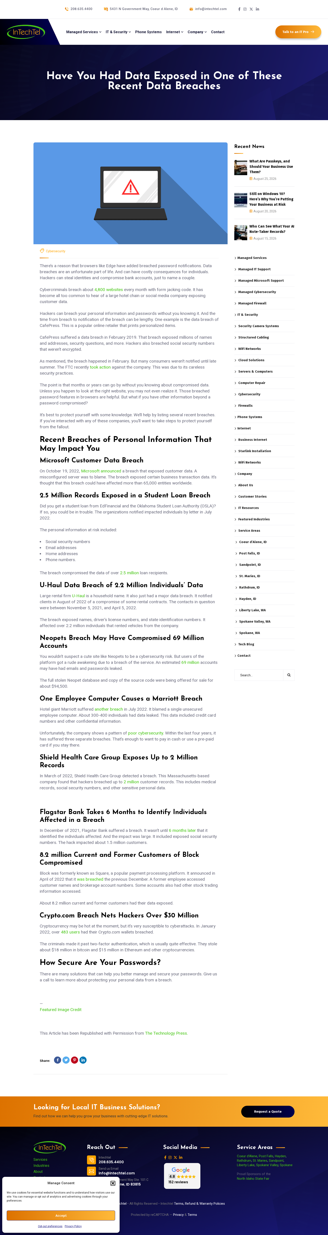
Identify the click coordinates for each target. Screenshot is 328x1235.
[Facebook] (57, 1060)
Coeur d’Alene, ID (253, 542)
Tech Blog (246, 644)
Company (244, 474)
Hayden (280, 1156)
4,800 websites (108, 289)
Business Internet (252, 440)
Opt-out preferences (50, 1226)
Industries (41, 1165)
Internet (244, 428)
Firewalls (245, 406)
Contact (244, 656)
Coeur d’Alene (247, 1156)
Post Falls (266, 1156)
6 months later (182, 830)
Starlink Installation (254, 451)
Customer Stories (252, 496)
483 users (70, 932)
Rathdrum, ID (249, 587)
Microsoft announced (101, 471)
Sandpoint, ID (250, 565)
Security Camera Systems (258, 326)
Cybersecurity (55, 251)
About (38, 1171)
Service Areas (249, 531)
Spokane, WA (249, 633)
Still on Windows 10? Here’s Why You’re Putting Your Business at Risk (271, 199)
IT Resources (248, 508)
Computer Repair (251, 383)
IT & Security (247, 315)
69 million (190, 662)
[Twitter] (66, 1060)
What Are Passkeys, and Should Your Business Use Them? (271, 166)
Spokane (286, 1165)
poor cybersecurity (145, 733)
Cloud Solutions (251, 360)
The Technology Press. (166, 1033)
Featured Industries (254, 519)
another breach (109, 709)
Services (40, 1159)
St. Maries (260, 1161)
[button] (113, 1183)
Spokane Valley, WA (254, 622)
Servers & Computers (255, 371)
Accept (61, 1216)
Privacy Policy (73, 1226)
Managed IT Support (254, 269)
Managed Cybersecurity (257, 292)
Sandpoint (276, 1161)
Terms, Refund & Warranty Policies (200, 1204)
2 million (131, 781)
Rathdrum (244, 1161)
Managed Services (252, 258)
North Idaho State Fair (253, 1179)
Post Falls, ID (249, 553)
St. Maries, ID (249, 576)
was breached (90, 879)
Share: (45, 1061)
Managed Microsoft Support (261, 281)
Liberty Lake (246, 1165)
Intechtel (120, 1204)
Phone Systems (249, 417)
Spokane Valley (267, 1165)
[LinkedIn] (83, 1060)
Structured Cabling (253, 337)
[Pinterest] (74, 1060)
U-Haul (78, 595)
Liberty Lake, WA (252, 610)
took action (100, 367)
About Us (245, 485)
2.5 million (129, 572)
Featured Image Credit (60, 1009)
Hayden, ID (247, 599)
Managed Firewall (252, 303)
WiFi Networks (249, 349)
